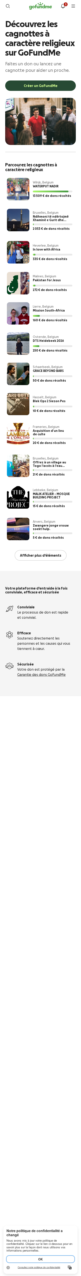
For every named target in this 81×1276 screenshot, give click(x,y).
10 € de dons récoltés (49, 411)
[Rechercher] (7, 6)
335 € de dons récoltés (50, 259)
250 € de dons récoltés (50, 350)
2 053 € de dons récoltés (51, 228)
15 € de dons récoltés (49, 506)
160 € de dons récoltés (50, 320)
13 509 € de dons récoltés (52, 196)
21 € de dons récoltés (49, 474)
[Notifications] (63, 6)
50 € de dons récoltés (49, 380)
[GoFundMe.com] (40, 6)
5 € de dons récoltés (48, 537)
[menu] (73, 6)
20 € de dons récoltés (49, 443)
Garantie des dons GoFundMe (41, 675)
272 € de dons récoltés (50, 290)
